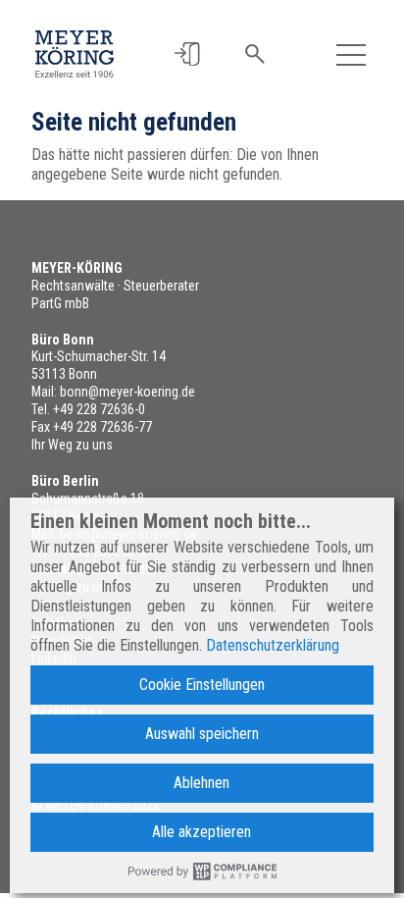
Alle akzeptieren (201, 831)
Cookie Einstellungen (202, 684)
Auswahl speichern (202, 733)
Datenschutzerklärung (272, 645)
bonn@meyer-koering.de (127, 391)
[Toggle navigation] (351, 54)
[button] (187, 54)
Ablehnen (201, 782)
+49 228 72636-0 (99, 409)
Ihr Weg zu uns (72, 444)
